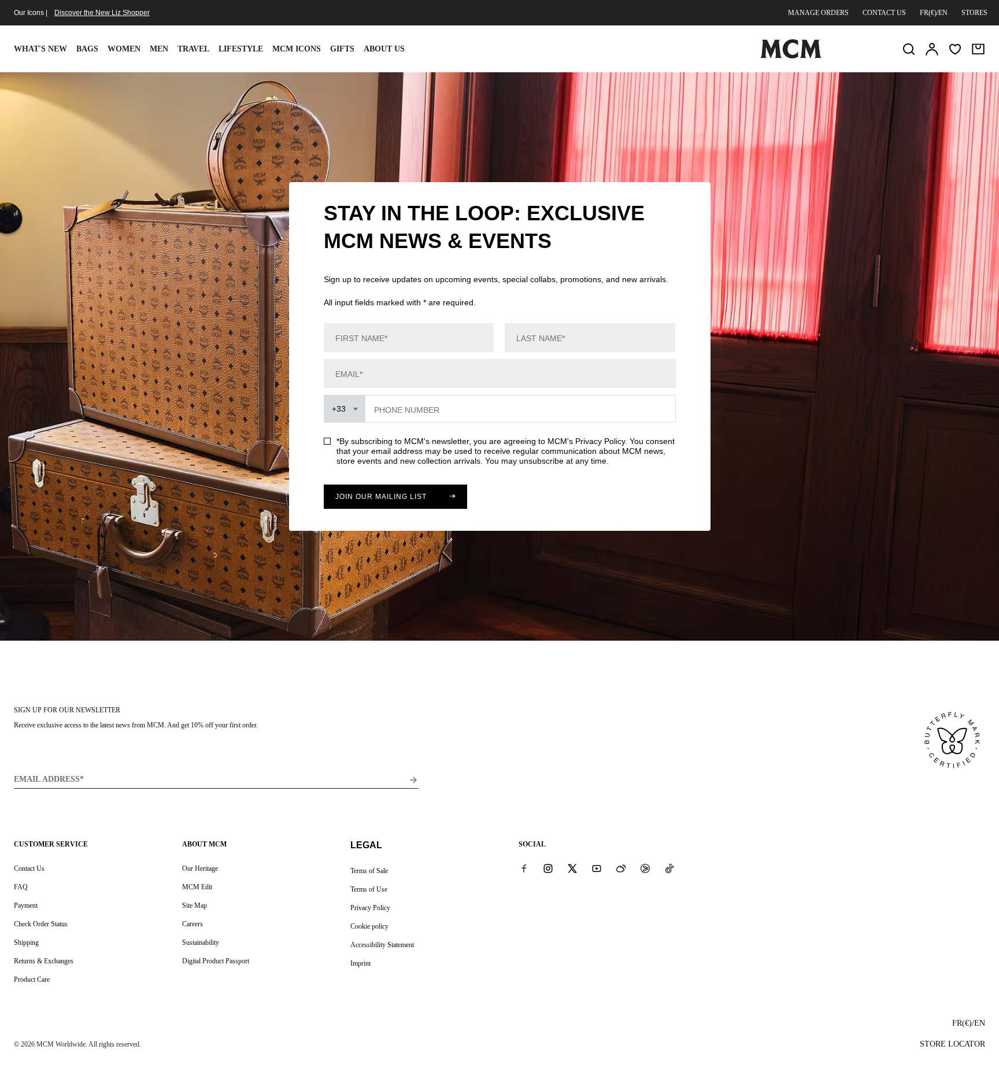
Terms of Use (368, 889)
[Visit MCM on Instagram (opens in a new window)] (548, 868)
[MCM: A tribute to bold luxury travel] (791, 56)
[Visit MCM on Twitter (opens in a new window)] (572, 868)
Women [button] (124, 49)
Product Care (32, 979)
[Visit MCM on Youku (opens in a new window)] (645, 868)
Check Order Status (41, 924)
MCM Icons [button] (296, 49)
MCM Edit (197, 887)
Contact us (884, 13)
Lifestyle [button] (241, 49)
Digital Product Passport (215, 961)
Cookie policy (369, 926)
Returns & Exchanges (43, 961)
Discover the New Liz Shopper (102, 13)
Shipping (26, 942)
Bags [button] (87, 49)
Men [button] (159, 49)
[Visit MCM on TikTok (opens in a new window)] (669, 868)
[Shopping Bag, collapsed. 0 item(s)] (978, 49)
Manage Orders (818, 13)
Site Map (194, 905)
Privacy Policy (370, 908)
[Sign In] (932, 49)
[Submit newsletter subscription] (413, 780)
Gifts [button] (342, 49)
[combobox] (344, 409)
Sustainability (200, 942)
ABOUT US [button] (384, 49)
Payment (26, 905)
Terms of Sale (369, 871)
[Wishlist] (955, 49)
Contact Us (29, 868)
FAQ (21, 887)
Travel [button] (193, 49)
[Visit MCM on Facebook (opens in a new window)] (524, 868)
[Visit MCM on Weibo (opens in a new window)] (621, 868)
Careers (192, 924)
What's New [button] (40, 49)
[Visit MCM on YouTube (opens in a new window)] (596, 868)
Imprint (360, 963)
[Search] (909, 49)
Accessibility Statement (382, 945)
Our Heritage (200, 868)
